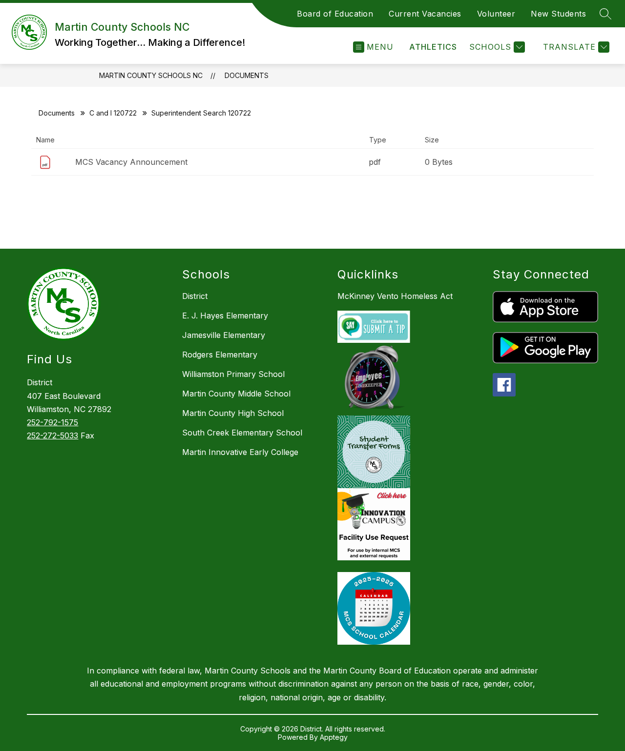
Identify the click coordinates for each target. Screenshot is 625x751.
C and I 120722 (113, 113)
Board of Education (335, 14)
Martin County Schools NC (151, 75)
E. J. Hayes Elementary (225, 315)
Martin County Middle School (236, 393)
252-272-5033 (52, 435)
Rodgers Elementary (219, 354)
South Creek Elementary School (242, 432)
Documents (247, 75)
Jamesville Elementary (223, 335)
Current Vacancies (425, 14)
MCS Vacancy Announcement (131, 162)
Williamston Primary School (233, 374)
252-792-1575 (52, 422)
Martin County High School (233, 413)
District (195, 296)
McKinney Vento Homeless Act (395, 296)
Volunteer (496, 14)
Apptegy (334, 737)
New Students (558, 14)
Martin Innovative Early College (240, 452)
